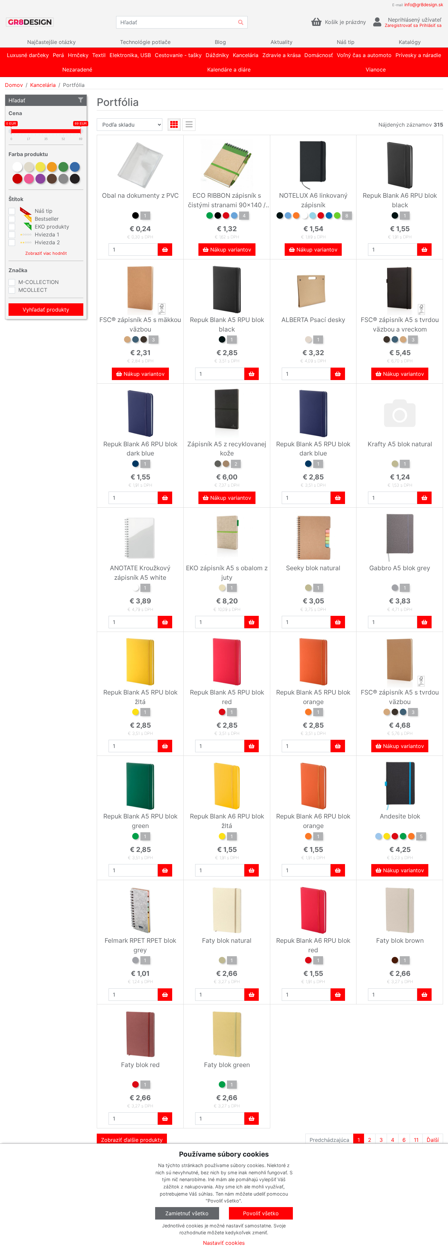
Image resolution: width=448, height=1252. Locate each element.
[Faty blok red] (135, 1085)
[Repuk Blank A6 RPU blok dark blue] (135, 464)
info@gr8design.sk (423, 4)
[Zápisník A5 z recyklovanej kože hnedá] (226, 464)
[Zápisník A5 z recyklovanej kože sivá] (217, 464)
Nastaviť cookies (224, 1243)
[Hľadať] (241, 22)
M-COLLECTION (38, 282)
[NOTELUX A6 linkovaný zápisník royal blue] (329, 216)
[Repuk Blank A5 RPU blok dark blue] (308, 464)
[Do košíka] (165, 249)
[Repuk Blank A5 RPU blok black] (222, 340)
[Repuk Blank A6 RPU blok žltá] (222, 837)
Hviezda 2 (46, 242)
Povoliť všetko (261, 1213)
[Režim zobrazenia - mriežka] (174, 124)
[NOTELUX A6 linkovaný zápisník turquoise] (312, 216)
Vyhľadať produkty (46, 309)
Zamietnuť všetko (187, 1213)
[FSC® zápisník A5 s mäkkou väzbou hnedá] (127, 340)
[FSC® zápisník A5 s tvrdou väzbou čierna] (395, 713)
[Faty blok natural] (222, 961)
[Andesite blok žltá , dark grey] (386, 837)
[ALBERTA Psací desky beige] (308, 340)
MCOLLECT (32, 290)
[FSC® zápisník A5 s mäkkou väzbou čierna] (143, 340)
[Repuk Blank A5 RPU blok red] (222, 713)
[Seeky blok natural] (308, 588)
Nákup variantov (230, 249)
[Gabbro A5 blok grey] (395, 588)
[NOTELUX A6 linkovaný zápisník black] (279, 216)
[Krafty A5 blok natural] (395, 464)
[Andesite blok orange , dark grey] (411, 837)
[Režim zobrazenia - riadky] (188, 124)
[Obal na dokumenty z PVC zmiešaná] (135, 216)
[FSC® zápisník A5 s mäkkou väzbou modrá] (135, 340)
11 (416, 1140)
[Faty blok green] (222, 1085)
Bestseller (46, 218)
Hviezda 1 (46, 234)
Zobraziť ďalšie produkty (132, 1140)
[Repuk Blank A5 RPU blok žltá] (135, 713)
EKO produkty (51, 226)
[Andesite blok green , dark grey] (403, 837)
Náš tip (42, 211)
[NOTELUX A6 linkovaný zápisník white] (304, 216)
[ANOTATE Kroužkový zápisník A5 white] (135, 588)
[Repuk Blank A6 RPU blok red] (308, 961)
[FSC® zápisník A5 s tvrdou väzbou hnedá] (386, 713)
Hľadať (17, 100)
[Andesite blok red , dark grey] (395, 837)
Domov (14, 85)
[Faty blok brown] (395, 961)
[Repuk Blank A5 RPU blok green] (135, 837)
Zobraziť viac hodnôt (46, 253)
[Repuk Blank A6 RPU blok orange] (308, 837)
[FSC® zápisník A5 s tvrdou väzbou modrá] (403, 713)
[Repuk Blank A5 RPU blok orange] (308, 713)
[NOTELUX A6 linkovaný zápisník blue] (288, 216)
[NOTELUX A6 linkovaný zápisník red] (320, 216)
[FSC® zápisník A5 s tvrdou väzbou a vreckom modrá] (395, 340)
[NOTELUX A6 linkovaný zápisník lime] (337, 216)
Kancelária (43, 85)
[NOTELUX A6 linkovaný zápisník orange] (296, 216)
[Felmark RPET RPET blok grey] (135, 961)
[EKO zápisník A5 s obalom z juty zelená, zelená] (222, 588)
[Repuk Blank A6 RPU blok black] (395, 216)
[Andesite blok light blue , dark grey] (378, 837)
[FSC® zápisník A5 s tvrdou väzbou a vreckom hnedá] (403, 340)
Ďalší (433, 1140)
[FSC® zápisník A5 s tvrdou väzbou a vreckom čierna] (386, 340)
